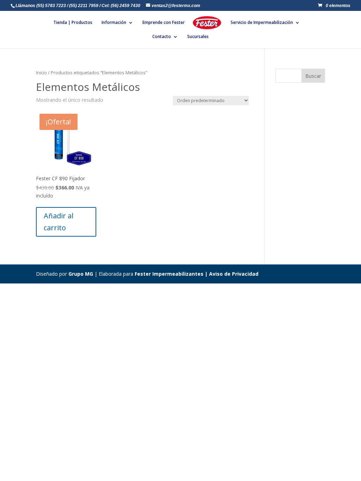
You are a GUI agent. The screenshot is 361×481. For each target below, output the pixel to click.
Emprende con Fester (163, 22)
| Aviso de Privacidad (230, 273)
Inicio (41, 72)
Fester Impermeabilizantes (169, 273)
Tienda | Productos (72, 22)
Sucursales (198, 36)
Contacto (161, 36)
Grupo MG (80, 273)
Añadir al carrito (58, 221)
